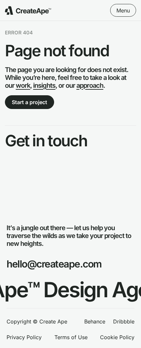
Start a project (29, 102)
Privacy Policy (24, 337)
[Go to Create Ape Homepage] (28, 10)
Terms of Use (71, 337)
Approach (17, 169)
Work (11, 160)
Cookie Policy (117, 337)
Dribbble (123, 322)
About (13, 178)
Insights (15, 188)
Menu (123, 10)
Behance (94, 322)
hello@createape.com (54, 264)
